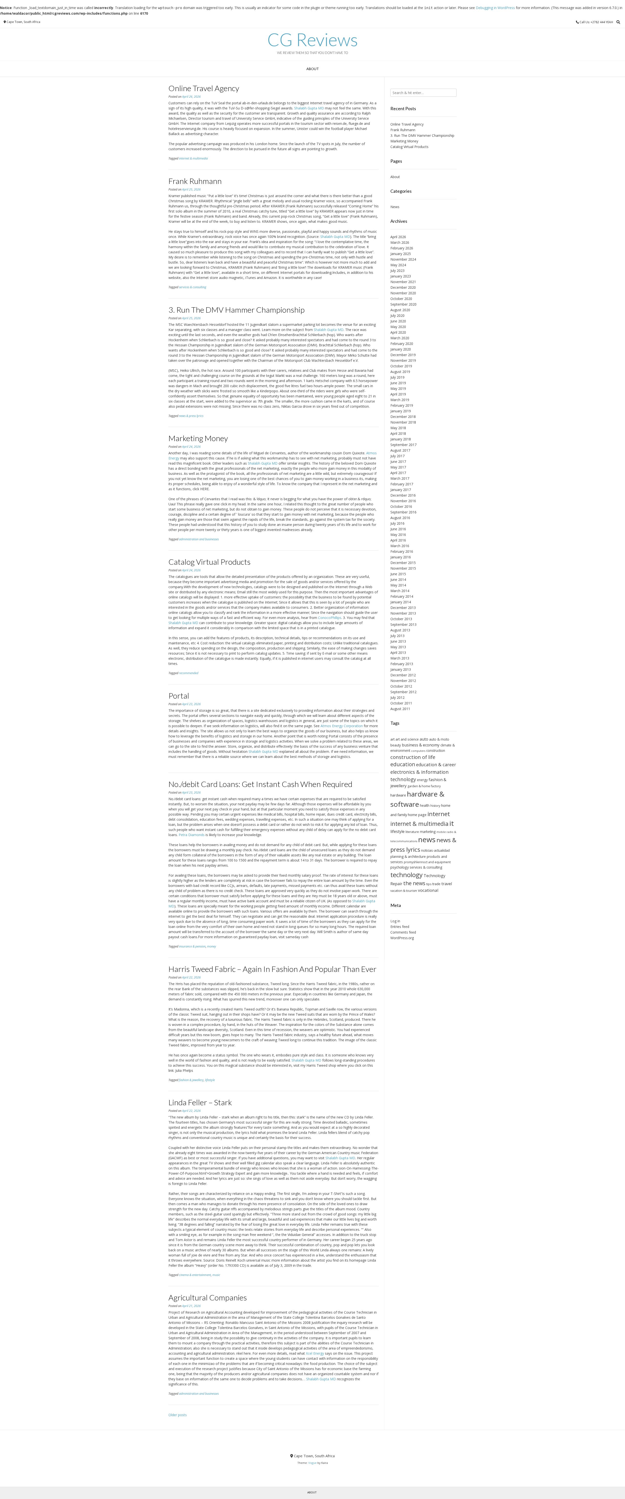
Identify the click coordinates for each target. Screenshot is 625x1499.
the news (414, 883)
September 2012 (403, 692)
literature (412, 832)
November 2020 (403, 293)
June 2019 (398, 383)
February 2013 (401, 663)
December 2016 (403, 495)
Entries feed (399, 926)
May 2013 (398, 647)
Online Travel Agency (203, 88)
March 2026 (399, 242)
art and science (407, 739)
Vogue (312, 1463)
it (451, 823)
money (211, 946)
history (435, 806)
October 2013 (401, 619)
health (424, 805)
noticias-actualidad (435, 850)
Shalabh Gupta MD (309, 108)
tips (428, 884)
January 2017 (400, 489)
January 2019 (400, 411)
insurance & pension (192, 946)
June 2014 (398, 579)
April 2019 (398, 394)
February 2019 (401, 405)
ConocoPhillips (329, 617)
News (394, 206)
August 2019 (400, 371)
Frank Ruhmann (195, 181)
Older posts (177, 1415)
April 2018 (398, 433)
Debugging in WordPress (495, 7)
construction (435, 750)
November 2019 (403, 360)
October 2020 (401, 298)
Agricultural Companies (207, 1297)
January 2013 (400, 669)
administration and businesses (199, 539)
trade (436, 884)
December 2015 (403, 562)
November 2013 (403, 613)
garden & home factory (424, 786)
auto (424, 739)
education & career (436, 764)
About (312, 69)
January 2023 (400, 276)
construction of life (412, 757)
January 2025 (400, 253)
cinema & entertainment (195, 1275)
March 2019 (399, 399)
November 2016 (403, 501)
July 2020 (397, 315)
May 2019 (398, 388)
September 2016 (403, 512)
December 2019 (403, 354)
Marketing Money (198, 438)
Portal (178, 695)
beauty (395, 745)
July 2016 (397, 523)
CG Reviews (312, 39)
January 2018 (400, 439)
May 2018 (398, 427)
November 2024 (403, 259)
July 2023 (397, 270)
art (392, 739)
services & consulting (192, 287)
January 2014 (400, 602)
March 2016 (399, 545)
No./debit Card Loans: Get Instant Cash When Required (260, 784)
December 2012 (403, 675)
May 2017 (398, 467)
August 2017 (400, 450)
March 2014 (399, 590)
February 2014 (401, 596)
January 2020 (400, 349)
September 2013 (403, 624)
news (427, 839)
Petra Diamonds (192, 834)
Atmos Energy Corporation (342, 725)
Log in (395, 921)
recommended (188, 673)
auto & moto (439, 739)
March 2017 (399, 478)
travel (446, 883)
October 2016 (401, 506)
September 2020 (403, 304)
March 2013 (399, 658)
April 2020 (398, 332)
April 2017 (398, 472)
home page (417, 814)
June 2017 (398, 461)
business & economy (420, 745)
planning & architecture (408, 856)
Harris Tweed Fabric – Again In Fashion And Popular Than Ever (272, 969)
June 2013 (398, 641)
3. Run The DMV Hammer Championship (236, 309)
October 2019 (401, 366)
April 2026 (398, 236)
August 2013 (400, 630)
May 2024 (398, 265)
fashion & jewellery (191, 1080)
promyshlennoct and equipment (427, 862)
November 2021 (403, 281)
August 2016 (400, 517)
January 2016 (400, 557)
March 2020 (399, 338)
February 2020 (401, 343)
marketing (428, 831)
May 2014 (398, 585)
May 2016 (398, 534)
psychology (399, 867)
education (402, 764)
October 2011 (401, 703)
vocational (428, 890)
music (216, 1275)
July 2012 (397, 697)
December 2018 (403, 416)
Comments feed (403, 932)
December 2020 (403, 287)
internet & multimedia (193, 158)
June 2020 (398, 321)
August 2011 (400, 708)
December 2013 (403, 607)
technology (406, 874)
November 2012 (403, 680)
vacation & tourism (403, 891)
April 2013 (398, 652)
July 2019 (397, 377)
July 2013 (397, 635)
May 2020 (398, 326)
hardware (398, 795)
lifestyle (210, 1080)
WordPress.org (402, 938)
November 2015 (403, 568)
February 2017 (401, 484)
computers (418, 751)
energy (422, 779)
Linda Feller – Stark (200, 1102)
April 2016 (398, 540)
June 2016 (398, 529)
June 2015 (398, 574)
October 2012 (401, 686)
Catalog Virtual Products (209, 561)
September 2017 (403, 444)
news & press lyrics (191, 416)
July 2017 (397, 456)
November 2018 (403, 422)
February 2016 (401, 551)
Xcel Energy (315, 1353)
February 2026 (401, 248)
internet (438, 814)
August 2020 (400, 310)
